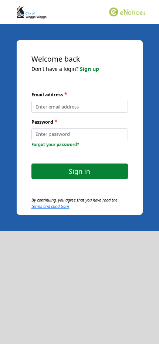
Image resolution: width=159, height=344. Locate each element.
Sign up (89, 68)
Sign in (79, 171)
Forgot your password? (55, 144)
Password (42, 122)
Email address (47, 95)
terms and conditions (50, 206)
